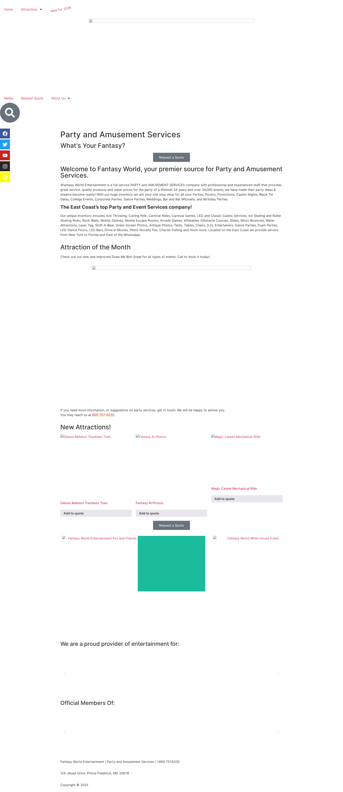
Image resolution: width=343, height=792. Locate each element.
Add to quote (74, 513)
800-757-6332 (103, 415)
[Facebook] (5, 133)
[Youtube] (5, 155)
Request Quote (32, 98)
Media (8, 98)
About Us (58, 98)
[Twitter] (5, 144)
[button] (64, 673)
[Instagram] (5, 166)
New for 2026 (61, 9)
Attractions (29, 9)
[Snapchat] (5, 177)
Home (8, 9)
